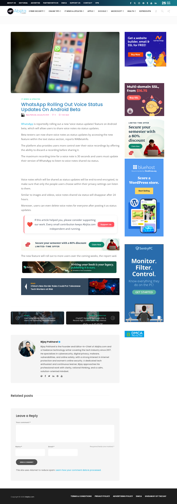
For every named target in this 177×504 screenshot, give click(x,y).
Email (51, 447)
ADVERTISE (35, 3)
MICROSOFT (116, 11)
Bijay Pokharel (31, 115)
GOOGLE (102, 11)
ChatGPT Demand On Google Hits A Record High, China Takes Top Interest (89, 319)
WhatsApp (27, 124)
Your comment (23, 422)
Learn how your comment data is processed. (78, 470)
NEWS (27, 315)
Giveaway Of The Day (155, 496)
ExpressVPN (145, 11)
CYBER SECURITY (36, 11)
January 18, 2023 (43, 115)
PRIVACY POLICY (102, 496)
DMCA (64, 3)
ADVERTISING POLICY (123, 496)
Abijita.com (29, 497)
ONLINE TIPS (54, 11)
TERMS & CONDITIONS (81, 496)
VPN (97, 3)
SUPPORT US (75, 3)
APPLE (90, 11)
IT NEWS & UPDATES (73, 11)
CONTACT (87, 3)
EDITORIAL (23, 3)
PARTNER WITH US (50, 3)
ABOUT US (11, 3)
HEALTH (130, 11)
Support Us (106, 224)
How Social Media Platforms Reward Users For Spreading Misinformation (40, 319)
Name (18, 447)
